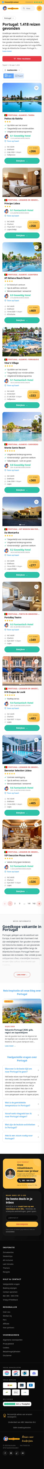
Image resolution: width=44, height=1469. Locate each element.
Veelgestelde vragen (11, 1284)
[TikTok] (17, 1453)
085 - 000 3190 (28, 1180)
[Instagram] (11, 1453)
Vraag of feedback (10, 1300)
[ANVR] (7, 1373)
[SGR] (16, 1373)
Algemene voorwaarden (12, 1340)
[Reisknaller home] (10, 8)
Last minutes (8, 1264)
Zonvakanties (8, 1252)
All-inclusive (8, 1260)
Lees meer (7, 51)
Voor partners (8, 1327)
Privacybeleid (8, 1344)
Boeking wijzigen (10, 1288)
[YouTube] (23, 1453)
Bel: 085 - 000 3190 (10, 1296)
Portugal (7, 18)
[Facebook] (5, 1453)
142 (34, 903)
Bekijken (22, 160)
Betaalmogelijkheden (11, 1351)
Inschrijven (22, 1224)
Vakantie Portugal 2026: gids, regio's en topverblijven (19, 1031)
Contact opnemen (10, 1292)
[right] (39, 903)
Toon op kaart (13, 141)
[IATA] (34, 1373)
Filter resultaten (24, 59)
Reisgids (6, 1272)
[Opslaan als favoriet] (36, 88)
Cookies (6, 1347)
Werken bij (7, 1316)
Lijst (9, 76)
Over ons (6, 1312)
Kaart (20, 76)
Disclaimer (7, 1355)
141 (29, 903)
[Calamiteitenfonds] (25, 1373)
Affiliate (6, 1324)
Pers (4, 1320)
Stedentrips (7, 1256)
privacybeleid (10, 1231)
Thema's (6, 1268)
